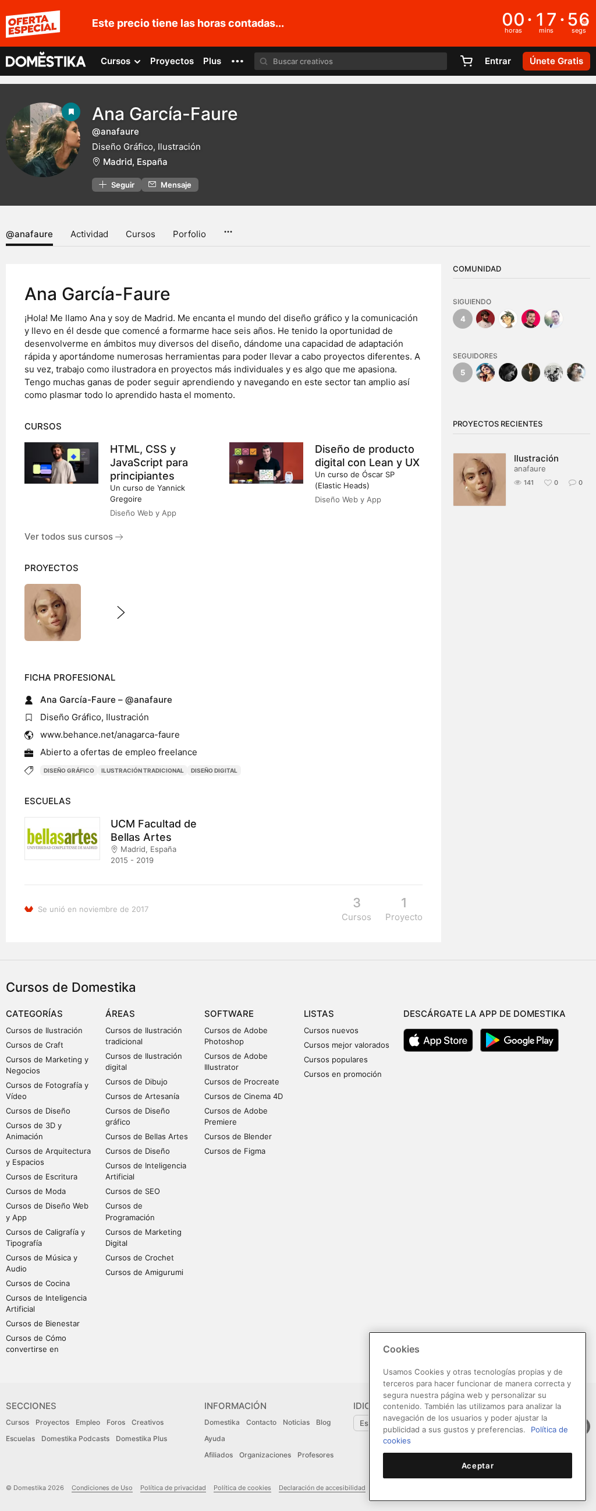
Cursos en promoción (343, 1074)
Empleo (88, 1422)
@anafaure (29, 233)
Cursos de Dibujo (136, 1081)
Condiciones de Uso (102, 1488)
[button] (237, 61)
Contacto (261, 1422)
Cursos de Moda (36, 1191)
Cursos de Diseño (38, 1110)
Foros (116, 1422)
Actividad (89, 233)
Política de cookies (242, 1488)
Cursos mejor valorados (346, 1044)
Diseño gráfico (69, 770)
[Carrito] (466, 61)
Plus (212, 60)
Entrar (498, 60)
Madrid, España (135, 161)
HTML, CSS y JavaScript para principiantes (149, 462)
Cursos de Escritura (41, 1176)
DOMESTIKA (46, 61)
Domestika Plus (141, 1438)
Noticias (296, 1422)
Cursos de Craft (34, 1044)
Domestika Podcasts (75, 1438)
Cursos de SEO (132, 1191)
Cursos (140, 233)
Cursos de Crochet (139, 1257)
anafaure (530, 468)
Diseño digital (214, 770)
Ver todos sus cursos (69, 536)
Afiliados (218, 1454)
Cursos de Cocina (38, 1283)
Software (229, 1013)
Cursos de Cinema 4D (243, 1096)
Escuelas (20, 1438)
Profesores (315, 1454)
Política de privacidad (173, 1488)
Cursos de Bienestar (43, 1323)
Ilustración (536, 458)
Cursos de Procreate (241, 1081)
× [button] (584, 22)
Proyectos (172, 60)
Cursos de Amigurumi (144, 1272)
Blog (323, 1422)
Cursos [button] (117, 60)
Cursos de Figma (234, 1151)
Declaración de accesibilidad (322, 1488)
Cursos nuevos (331, 1030)
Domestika (222, 1422)
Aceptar (478, 1465)
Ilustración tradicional (142, 770)
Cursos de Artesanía (142, 1096)
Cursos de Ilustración (44, 1030)
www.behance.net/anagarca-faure (110, 734)
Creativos (148, 1422)
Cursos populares (336, 1059)
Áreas (120, 1013)
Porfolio (189, 233)
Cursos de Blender (238, 1136)
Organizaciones (265, 1454)
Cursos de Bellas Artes (146, 1136)
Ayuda (214, 1438)
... (228, 227)
